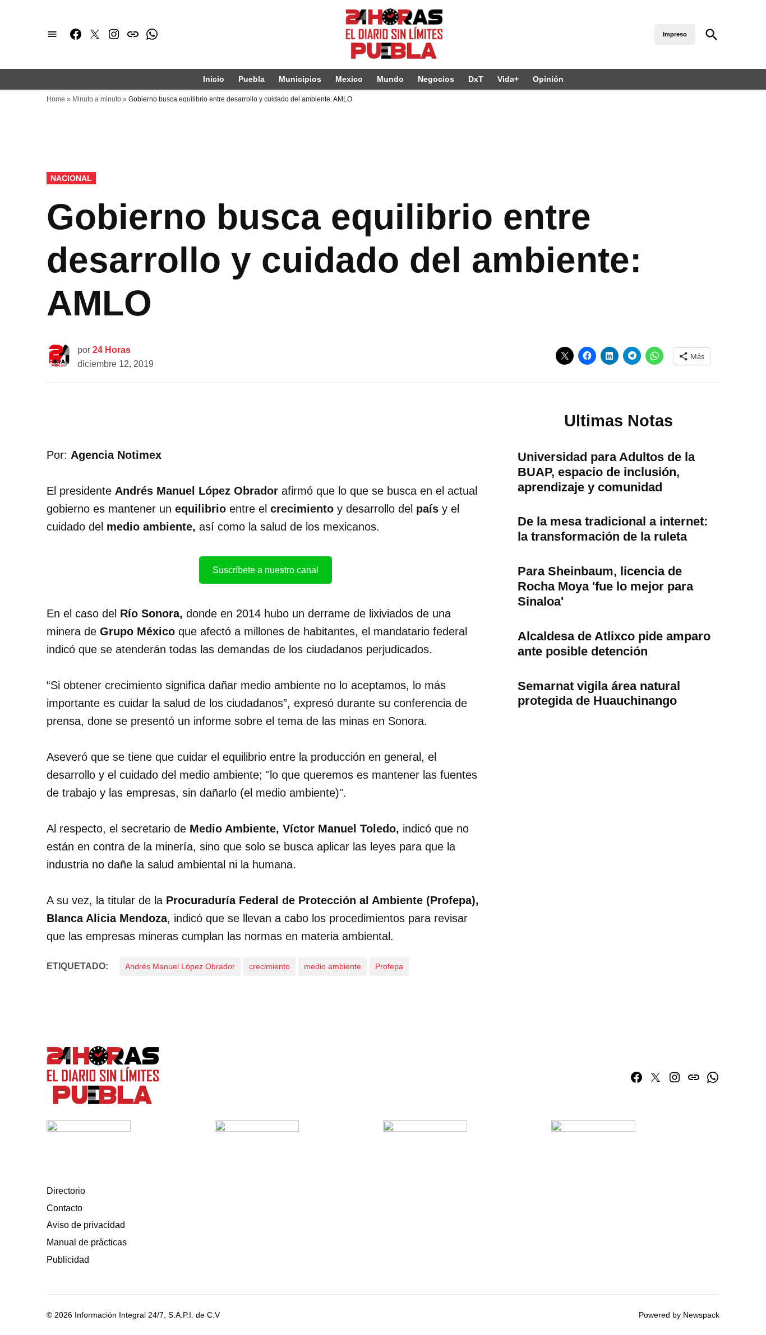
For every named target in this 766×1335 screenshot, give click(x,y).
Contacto (64, 1208)
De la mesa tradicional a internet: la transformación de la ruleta (613, 528)
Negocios (436, 79)
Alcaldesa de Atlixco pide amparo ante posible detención (614, 643)
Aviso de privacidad (86, 1225)
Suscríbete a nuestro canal (266, 570)
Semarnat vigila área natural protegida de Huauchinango (599, 693)
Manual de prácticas (87, 1242)
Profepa (389, 966)
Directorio (66, 1191)
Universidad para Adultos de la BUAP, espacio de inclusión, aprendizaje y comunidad (606, 472)
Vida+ (508, 79)
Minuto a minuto (96, 99)
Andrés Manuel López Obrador (180, 966)
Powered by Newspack (679, 1314)
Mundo (390, 79)
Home (56, 99)
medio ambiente (332, 966)
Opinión (548, 79)
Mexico (349, 79)
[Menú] (52, 34)
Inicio (213, 79)
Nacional (71, 178)
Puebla (251, 79)
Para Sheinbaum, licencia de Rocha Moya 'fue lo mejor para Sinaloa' (605, 586)
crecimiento (269, 966)
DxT (475, 79)
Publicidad (68, 1259)
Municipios (300, 79)
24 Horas (112, 350)
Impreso (675, 34)
